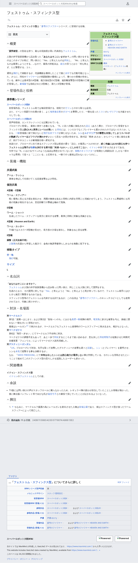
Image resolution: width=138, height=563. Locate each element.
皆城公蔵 (83, 407)
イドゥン (93, 147)
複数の (78, 151)
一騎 (17, 133)
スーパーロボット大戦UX (19, 118)
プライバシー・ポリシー (17, 559)
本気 (17, 351)
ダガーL (67, 111)
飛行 (15, 73)
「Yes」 (47, 291)
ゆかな (106, 51)
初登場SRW (39, 498)
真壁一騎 (76, 319)
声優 (92, 51)
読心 (88, 125)
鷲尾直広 (107, 55)
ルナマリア (89, 133)
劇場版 (23, 83)
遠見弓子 (52, 394)
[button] (9, 4)
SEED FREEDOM (26, 355)
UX (12, 347)
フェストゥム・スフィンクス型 (32, 482)
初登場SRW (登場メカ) (34, 503)
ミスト (102, 111)
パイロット (108, 66)
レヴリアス (112, 111)
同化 (66, 60)
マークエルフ (15, 315)
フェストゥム (120, 66)
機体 (105, 63)
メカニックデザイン (35, 493)
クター (91, 151)
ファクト (12, 476)
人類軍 (12, 243)
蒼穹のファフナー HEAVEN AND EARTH (91, 523)
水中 (67, 73)
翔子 (46, 133)
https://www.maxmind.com (79, 546)
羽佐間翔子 (105, 337)
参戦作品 (40, 508)
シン (80, 133)
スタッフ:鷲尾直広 (55, 493)
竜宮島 (96, 319)
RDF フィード (123, 482)
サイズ (11, 264)
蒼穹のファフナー (50, 26)
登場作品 (94, 40)
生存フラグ (53, 133)
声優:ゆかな (52, 518)
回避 (89, 347)
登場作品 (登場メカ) (35, 528)
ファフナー (31, 76)
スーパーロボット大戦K (114, 59)
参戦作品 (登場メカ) (35, 513)
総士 (62, 63)
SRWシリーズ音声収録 (34, 488)
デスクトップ (37, 559)
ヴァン (68, 108)
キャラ (85, 151)
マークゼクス (15, 330)
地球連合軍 (55, 111)
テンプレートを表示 (122, 73)
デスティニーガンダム (20, 344)
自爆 (33, 147)
